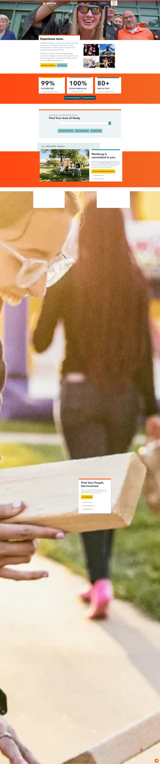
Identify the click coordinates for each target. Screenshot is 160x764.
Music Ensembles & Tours (89, 505)
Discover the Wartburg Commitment (103, 171)
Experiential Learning (81, 131)
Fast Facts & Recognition (72, 97)
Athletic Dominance (87, 502)
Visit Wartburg (62, 65)
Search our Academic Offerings (106, 91)
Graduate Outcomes (89, 97)
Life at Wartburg (87, 497)
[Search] (109, 123)
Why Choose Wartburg (48, 65)
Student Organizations (88, 509)
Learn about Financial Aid (77, 91)
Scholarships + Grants (99, 175)
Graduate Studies (96, 131)
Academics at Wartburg (66, 131)
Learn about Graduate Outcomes (50, 91)
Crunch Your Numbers (99, 178)
